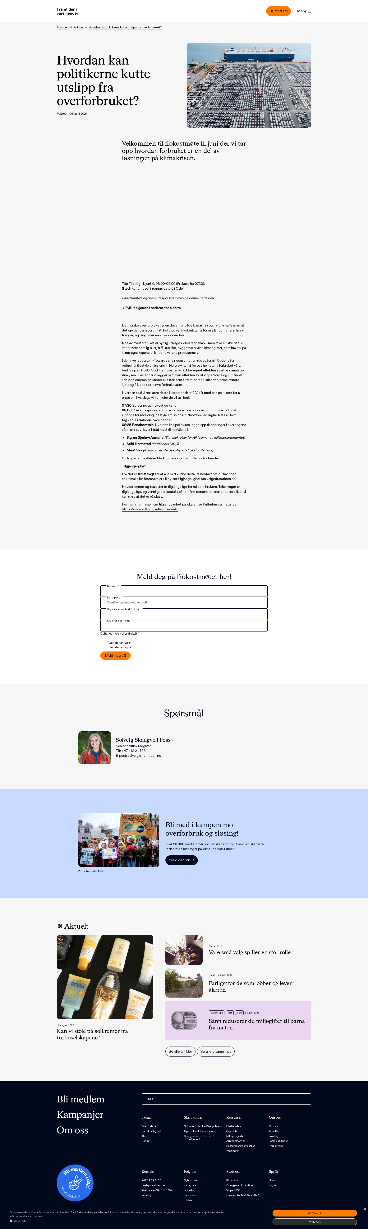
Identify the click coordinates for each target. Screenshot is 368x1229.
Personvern (276, 1146)
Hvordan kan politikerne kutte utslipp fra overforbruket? (125, 28)
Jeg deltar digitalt (121, 648)
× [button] (364, 1209)
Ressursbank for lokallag (240, 1146)
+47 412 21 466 (134, 751)
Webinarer (232, 1151)
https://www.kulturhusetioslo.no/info (150, 509)
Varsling (146, 1195)
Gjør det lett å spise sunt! (199, 1131)
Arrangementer (235, 1141)
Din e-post (114, 597)
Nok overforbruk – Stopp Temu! (203, 1126)
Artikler (78, 28)
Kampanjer (80, 1115)
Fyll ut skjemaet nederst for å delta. (153, 308)
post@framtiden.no (153, 1185)
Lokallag (273, 1136)
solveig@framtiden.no (144, 755)
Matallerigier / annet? (120, 620)
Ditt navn (113, 586)
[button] (123, 1221)
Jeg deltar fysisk (120, 643)
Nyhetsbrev (191, 1180)
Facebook (190, 1195)
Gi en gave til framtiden (240, 1185)
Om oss (73, 1130)
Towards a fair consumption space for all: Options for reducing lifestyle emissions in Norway (178, 363)
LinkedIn (189, 1190)
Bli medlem (80, 1100)
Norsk (272, 1180)
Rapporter (232, 1131)
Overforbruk (149, 1126)
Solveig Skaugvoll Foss (143, 740)
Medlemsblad (234, 1126)
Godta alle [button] (314, 1213)
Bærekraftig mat (151, 1131)
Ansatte (274, 1131)
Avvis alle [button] (315, 1221)
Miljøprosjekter (235, 1136)
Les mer (38, 1216)
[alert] (184, 1217)
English (273, 1185)
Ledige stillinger (278, 1141)
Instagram (190, 1185)
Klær (144, 1136)
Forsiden (62, 28)
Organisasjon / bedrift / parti (124, 609)
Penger (146, 1141)
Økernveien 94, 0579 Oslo (157, 1190)
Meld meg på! (115, 655)
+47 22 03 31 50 (151, 1180)
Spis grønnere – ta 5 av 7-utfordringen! (199, 1137)
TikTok (188, 1200)
